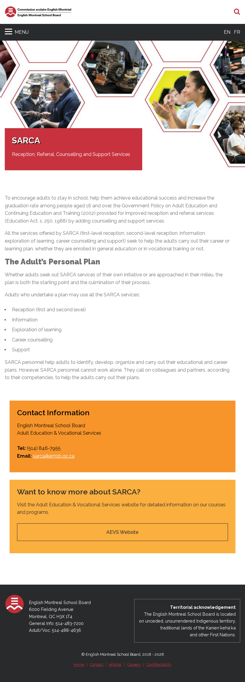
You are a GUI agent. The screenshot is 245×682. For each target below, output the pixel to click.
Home (79, 664)
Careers (134, 664)
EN (227, 32)
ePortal (115, 664)
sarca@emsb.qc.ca (53, 456)
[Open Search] (237, 12)
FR (237, 32)
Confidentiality (159, 664)
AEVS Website (122, 532)
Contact (96, 664)
